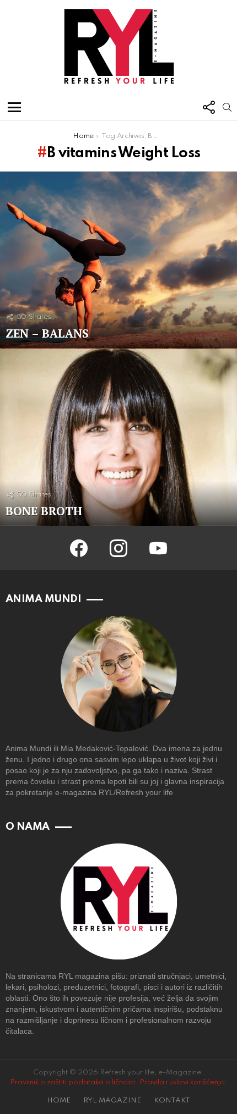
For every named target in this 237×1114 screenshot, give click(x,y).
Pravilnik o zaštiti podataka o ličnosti (72, 1082)
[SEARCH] (227, 107)
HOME (59, 1100)
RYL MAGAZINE (112, 1100)
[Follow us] (208, 107)
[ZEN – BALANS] (118, 260)
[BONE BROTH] (118, 437)
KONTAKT (172, 1100)
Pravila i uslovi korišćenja (182, 1082)
